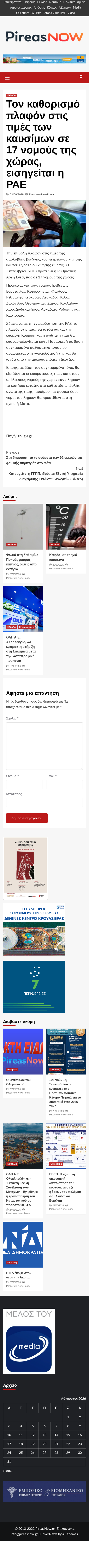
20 (44, 1444)
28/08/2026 (15, 1089)
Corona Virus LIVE (54, 13)
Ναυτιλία (55, 2)
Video (71, 13)
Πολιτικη (12, 1262)
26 (33, 1452)
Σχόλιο (12, 718)
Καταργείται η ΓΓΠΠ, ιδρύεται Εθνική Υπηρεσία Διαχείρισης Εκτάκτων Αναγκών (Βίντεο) (45, 474)
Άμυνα (81, 2)
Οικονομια (56, 1164)
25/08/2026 (15, 574)
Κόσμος (52, 7)
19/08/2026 (15, 666)
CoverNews (48, 1534)
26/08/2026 (15, 1282)
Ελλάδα (42, 2)
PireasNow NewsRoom (41, 194)
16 (80, 1435)
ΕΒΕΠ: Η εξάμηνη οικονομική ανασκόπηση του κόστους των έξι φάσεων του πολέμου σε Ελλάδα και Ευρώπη (65, 1187)
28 (56, 1452)
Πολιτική (69, 2)
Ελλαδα (11, 95)
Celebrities (22, 13)
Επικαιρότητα (13, 2)
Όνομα (12, 776)
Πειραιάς (29, 2)
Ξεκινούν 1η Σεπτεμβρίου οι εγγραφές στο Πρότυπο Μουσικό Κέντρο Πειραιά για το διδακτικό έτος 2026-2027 (65, 1093)
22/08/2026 (58, 565)
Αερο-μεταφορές (21, 7)
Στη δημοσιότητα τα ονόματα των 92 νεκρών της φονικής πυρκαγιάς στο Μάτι (44, 458)
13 (44, 1435)
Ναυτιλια (12, 1164)
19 (33, 1444)
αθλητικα (12, 1069)
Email (52, 776)
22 (68, 1444)
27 (44, 1452)
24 (9, 1452)
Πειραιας (55, 1069)
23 (80, 1444)
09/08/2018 (17, 194)
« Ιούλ (7, 1471)
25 (21, 1452)
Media (77, 7)
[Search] (81, 77)
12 (33, 1435)
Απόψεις (39, 7)
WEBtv (36, 13)
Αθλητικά (65, 7)
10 (9, 1435)
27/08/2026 (15, 1210)
